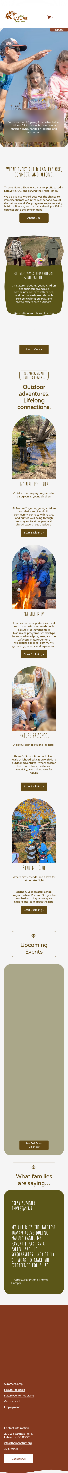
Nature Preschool (14, 1389)
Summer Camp (13, 1384)
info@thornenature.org (18, 1443)
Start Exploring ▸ (34, 532)
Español (59, 29)
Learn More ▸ (34, 349)
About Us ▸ (34, 218)
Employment (12, 1407)
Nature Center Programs (19, 1395)
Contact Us (19, 1458)
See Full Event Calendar (34, 1145)
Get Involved (12, 1401)
